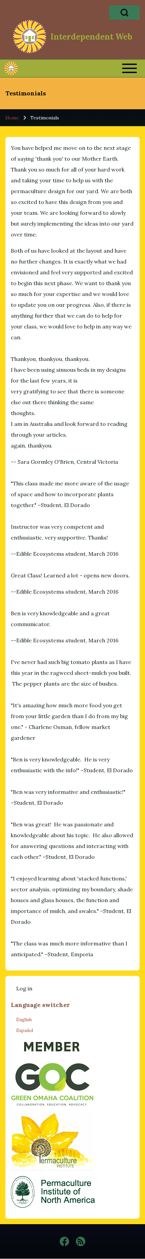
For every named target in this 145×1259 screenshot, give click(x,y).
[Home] (30, 37)
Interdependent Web (91, 37)
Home (12, 118)
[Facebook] (64, 1241)
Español (24, 1030)
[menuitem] (24, 988)
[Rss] (80, 1241)
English (24, 1020)
